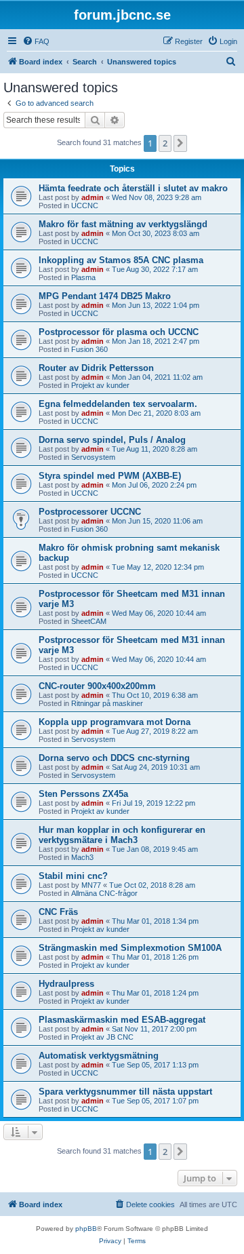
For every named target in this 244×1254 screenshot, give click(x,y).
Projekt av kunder (100, 385)
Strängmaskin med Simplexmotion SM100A (130, 948)
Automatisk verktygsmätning (99, 1056)
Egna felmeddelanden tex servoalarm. (118, 404)
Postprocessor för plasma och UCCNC (119, 332)
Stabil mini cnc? (73, 876)
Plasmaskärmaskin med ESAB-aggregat (122, 1020)
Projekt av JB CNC (102, 1037)
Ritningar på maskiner (107, 703)
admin (92, 197)
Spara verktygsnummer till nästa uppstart (125, 1091)
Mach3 (82, 857)
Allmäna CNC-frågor (104, 893)
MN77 (91, 885)
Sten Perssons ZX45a (83, 794)
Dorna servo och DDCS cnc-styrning (114, 758)
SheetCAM (88, 621)
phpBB (86, 1228)
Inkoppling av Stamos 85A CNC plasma (121, 260)
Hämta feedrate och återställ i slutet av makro (133, 188)
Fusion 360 (89, 349)
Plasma (83, 277)
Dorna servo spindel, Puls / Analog (112, 440)
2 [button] (165, 143)
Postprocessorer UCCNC (90, 512)
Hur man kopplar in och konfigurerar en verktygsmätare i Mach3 (122, 835)
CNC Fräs (58, 912)
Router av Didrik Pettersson (96, 368)
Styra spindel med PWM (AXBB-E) (110, 476)
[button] (180, 143)
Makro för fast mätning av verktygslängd (123, 224)
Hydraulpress (66, 984)
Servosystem (93, 457)
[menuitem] (35, 41)
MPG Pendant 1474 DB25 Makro (105, 296)
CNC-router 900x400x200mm (97, 686)
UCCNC (84, 205)
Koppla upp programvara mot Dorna (114, 722)
